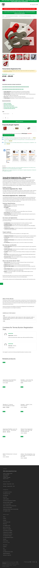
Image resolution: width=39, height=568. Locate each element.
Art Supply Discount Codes (8, 551)
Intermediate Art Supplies (7, 530)
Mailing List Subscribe (7, 555)
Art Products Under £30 (11, 167)
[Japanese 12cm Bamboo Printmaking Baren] (10, 369)
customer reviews (10, 74)
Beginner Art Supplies (7, 528)
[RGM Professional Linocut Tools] (10, 443)
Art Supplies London (6, 510)
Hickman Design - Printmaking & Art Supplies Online (8, 153)
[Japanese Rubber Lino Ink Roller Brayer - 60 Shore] (10, 418)
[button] (37, 4)
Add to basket (19, 121)
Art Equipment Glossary (7, 535)
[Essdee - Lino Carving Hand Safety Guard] (28, 369)
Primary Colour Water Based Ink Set (10, 107)
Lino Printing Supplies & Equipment (21, 167)
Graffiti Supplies (6, 498)
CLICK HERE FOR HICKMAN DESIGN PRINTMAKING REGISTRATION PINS (15, 86)
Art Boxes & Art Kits (6, 493)
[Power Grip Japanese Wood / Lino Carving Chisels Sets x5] (28, 418)
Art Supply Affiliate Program (8, 537)
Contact (4, 518)
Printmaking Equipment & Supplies (15, 168)
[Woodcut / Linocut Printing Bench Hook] (10, 394)
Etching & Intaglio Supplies (8, 502)
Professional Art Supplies (7, 532)
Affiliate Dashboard (6, 553)
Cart (4, 548)
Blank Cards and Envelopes (9, 105)
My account (5, 544)
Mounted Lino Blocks (8, 104)
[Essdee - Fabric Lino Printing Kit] (28, 394)
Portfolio (4, 520)
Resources (5, 523)
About (4, 516)
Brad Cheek (25, 152)
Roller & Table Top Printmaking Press (9, 505)
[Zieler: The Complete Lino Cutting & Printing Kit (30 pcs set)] (28, 443)
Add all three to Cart (8, 135)
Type (3, 111)
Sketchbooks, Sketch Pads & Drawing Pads (10, 509)
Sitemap (4, 539)
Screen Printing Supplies (7, 507)
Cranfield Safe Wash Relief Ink (9, 108)
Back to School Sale (6, 527)
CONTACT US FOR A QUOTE (19, 13)
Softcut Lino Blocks (7, 103)
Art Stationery (5, 495)
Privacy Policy (5, 540)
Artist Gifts (5, 497)
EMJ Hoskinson (17, 152)
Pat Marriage (33, 152)
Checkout (4, 546)
